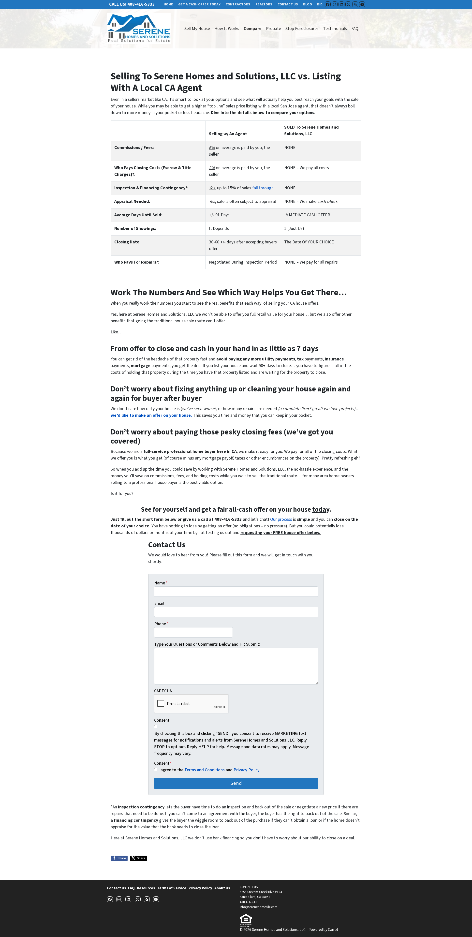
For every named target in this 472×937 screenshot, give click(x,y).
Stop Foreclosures (302, 29)
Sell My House (197, 29)
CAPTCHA (163, 691)
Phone (161, 624)
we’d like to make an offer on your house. (151, 415)
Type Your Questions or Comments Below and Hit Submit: (207, 644)
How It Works (226, 29)
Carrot (333, 929)
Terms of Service (171, 888)
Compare (253, 29)
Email (159, 603)
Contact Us (116, 888)
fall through (263, 188)
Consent (161, 720)
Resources (146, 888)
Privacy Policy (247, 770)
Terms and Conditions (205, 770)
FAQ (354, 29)
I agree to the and (209, 770)
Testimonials (335, 29)
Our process (281, 519)
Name (160, 583)
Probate (273, 29)
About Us (222, 888)
